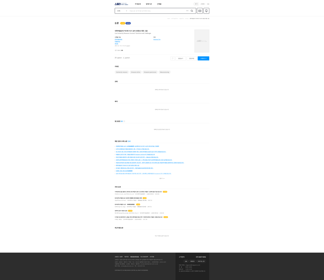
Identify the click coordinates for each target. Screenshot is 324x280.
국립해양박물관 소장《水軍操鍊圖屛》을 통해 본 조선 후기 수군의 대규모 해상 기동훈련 (137, 146)
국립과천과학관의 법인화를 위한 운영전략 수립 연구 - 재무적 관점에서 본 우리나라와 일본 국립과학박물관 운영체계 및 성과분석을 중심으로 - (150, 162)
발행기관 (149, 4)
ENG (208, 4)
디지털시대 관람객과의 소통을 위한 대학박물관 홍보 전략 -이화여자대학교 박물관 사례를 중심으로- (139, 217)
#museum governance (150, 72)
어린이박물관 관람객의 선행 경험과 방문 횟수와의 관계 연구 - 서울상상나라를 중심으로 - (137, 157)
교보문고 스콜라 (119, 257)
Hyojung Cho (156, 39)
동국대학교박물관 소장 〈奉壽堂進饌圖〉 (125, 204)
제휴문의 (192, 261)
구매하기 (202, 58)
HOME (168, 18)
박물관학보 (117, 41)
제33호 (116, 43)
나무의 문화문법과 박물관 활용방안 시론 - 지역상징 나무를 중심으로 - (133, 149)
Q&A (186, 261)
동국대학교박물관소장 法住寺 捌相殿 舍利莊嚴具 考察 (128, 198)
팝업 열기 (124, 121)
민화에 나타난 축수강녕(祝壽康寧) (124, 171)
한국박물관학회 (118, 39)
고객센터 (203, 4)
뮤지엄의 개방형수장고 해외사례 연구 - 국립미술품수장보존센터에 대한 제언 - (134, 168)
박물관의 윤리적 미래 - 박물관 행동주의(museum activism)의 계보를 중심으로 (135, 154)
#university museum (121, 72)
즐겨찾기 (206, 13)
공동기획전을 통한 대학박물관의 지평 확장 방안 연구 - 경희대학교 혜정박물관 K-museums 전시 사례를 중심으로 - (144, 173)
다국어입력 (199, 13)
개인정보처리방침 (134, 257)
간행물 (159, 4)
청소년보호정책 (144, 257)
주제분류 (138, 4)
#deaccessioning (164, 72)
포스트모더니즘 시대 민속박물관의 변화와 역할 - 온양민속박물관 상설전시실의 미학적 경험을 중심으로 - (141, 151)
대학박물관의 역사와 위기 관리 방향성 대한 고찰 (127, 165)
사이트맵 (152, 257)
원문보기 (180, 58)
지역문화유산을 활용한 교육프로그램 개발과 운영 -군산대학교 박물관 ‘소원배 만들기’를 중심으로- (138, 192)
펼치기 (161, 178)
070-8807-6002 (201, 257)
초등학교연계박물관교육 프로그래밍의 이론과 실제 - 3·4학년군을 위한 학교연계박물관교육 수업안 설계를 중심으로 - (144, 160)
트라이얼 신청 (201, 261)
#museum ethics (135, 72)
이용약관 (126, 257)
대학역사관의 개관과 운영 (121, 211)
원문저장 (191, 58)
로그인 (196, 4)
